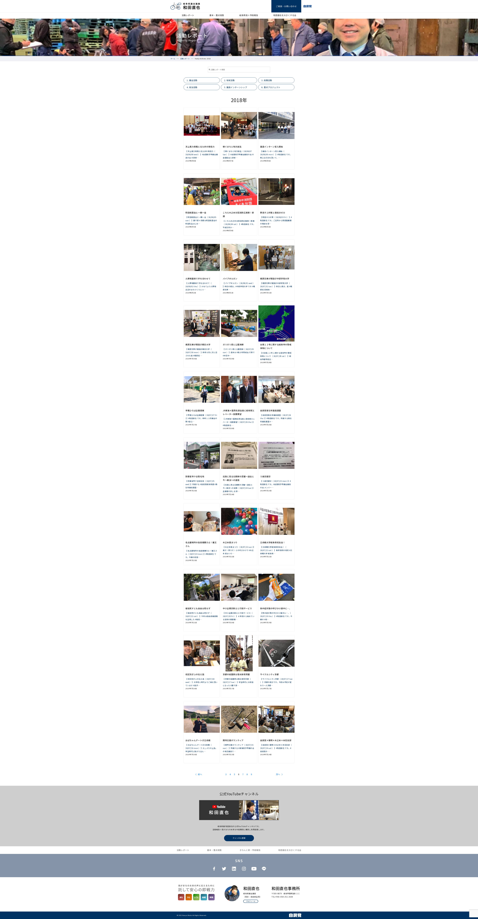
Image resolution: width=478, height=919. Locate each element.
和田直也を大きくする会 (284, 15)
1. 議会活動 (192, 80)
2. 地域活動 (229, 80)
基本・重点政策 (216, 15)
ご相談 (286, 6)
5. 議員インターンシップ (235, 87)
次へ (278, 774)
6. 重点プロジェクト (270, 87)
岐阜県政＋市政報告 (248, 15)
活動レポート (188, 15)
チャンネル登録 (239, 838)
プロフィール (250, 901)
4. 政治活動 (192, 87)
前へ (200, 774)
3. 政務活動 (266, 80)
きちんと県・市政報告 (250, 850)
